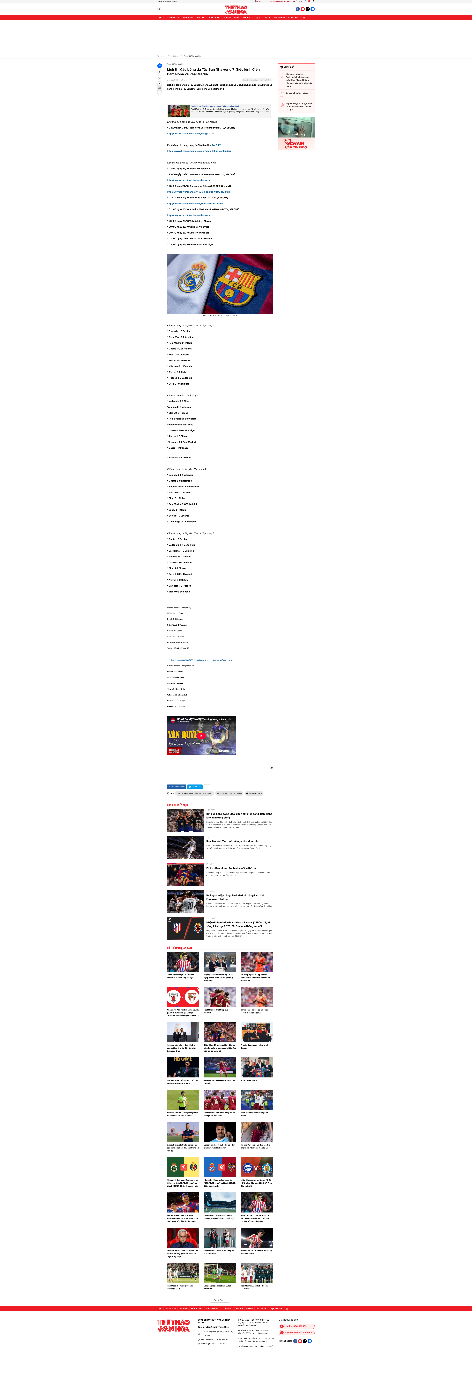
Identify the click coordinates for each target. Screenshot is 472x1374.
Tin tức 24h (188, 18)
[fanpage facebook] (298, 9)
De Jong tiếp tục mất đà (297, 93)
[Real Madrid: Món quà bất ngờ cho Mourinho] (185, 847)
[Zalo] (312, 9)
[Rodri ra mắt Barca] (257, 1067)
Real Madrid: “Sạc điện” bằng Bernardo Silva (180, 1287)
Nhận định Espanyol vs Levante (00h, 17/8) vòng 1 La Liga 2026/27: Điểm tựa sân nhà (220, 1183)
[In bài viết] (159, 77)
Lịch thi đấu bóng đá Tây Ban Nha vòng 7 (194, 793)
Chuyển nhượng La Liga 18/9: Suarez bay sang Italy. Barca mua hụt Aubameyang (201, 660)
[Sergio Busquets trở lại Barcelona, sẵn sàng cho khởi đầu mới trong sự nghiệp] (183, 1132)
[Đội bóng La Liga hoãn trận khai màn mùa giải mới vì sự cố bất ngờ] (220, 1202)
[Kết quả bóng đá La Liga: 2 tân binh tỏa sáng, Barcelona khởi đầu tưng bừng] (185, 820)
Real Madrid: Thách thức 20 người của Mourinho (219, 1252)
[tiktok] (308, 9)
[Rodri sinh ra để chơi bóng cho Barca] (257, 1100)
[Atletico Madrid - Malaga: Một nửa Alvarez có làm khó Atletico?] (183, 1100)
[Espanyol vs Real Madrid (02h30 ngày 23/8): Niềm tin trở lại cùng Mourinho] (220, 962)
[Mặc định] (159, 88)
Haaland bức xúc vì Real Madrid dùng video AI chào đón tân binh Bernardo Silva (181, 1048)
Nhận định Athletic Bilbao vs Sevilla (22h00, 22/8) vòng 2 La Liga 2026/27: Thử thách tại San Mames (183, 1013)
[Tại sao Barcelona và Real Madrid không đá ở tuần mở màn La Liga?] (257, 1132)
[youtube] (303, 9)
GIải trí (267, 18)
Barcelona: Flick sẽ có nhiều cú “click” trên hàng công (254, 1011)
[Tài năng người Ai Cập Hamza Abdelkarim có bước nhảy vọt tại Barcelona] (257, 962)
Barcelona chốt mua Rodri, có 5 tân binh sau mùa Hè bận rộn (219, 1146)
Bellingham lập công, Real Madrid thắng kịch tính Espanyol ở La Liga (235, 897)
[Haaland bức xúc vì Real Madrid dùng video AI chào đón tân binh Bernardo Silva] (183, 1032)
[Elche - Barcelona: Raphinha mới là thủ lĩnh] (185, 874)
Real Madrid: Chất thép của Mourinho (216, 1011)
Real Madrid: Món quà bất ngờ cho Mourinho (232, 841)
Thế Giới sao (279, 18)
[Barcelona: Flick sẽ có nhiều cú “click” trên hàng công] (257, 997)
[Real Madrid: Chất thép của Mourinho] (220, 997)
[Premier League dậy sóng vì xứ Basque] (257, 1032)
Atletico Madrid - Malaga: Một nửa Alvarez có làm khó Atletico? (182, 1114)
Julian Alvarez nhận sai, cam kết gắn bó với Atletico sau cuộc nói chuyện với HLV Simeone (255, 1218)
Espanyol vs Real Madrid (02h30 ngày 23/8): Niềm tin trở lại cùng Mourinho (218, 977)
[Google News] (257, 80)
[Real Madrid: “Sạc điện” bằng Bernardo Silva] (183, 1273)
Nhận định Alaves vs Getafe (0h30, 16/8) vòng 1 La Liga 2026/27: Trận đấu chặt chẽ (256, 1183)
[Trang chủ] (160, 17)
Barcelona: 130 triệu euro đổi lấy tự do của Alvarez (256, 1252)
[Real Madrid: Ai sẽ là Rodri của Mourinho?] (257, 1273)
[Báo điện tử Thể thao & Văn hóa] (236, 9)
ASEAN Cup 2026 (172, 18)
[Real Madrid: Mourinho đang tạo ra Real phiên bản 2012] (220, 1100)
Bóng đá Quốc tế (175, 56)
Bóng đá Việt (214, 18)
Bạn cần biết (294, 18)
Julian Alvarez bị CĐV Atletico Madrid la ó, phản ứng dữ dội (180, 976)
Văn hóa (246, 18)
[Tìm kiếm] (159, 9)
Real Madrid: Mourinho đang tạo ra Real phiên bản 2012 (219, 1114)
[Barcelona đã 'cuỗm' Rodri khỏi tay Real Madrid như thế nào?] (183, 1067)
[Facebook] (305, 1)
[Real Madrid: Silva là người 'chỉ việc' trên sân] (220, 1067)
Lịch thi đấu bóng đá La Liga (229, 793)
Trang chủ (161, 56)
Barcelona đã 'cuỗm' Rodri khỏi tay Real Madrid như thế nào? (182, 1081)
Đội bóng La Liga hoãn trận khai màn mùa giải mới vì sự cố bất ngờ (219, 1217)
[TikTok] (314, 1)
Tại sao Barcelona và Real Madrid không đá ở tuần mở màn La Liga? (256, 1146)
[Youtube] (309, 1)
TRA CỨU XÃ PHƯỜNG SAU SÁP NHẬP (279, 1)
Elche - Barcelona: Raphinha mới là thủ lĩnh (231, 868)
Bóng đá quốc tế (231, 18)
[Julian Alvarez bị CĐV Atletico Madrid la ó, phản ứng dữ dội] (183, 962)
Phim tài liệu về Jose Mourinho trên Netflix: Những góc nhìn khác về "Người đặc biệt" (183, 1253)
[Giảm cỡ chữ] (160, 93)
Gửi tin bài (298, 1)
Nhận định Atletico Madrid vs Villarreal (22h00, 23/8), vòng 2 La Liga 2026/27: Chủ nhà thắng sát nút (238, 924)
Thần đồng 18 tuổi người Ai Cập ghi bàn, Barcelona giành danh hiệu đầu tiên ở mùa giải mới (220, 1048)
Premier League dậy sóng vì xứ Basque (254, 1046)
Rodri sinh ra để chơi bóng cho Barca (254, 1114)
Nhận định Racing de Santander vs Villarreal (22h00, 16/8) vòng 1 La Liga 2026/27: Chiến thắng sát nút (182, 1183)
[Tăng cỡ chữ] (160, 83)
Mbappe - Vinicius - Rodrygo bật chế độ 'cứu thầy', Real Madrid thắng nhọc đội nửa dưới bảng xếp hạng (299, 80)
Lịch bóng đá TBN (254, 793)
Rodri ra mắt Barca (249, 1080)
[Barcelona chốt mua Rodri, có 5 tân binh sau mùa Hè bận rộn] (220, 1132)
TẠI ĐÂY (216, 145)
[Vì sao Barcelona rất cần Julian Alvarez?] (220, 1273)
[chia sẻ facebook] (159, 71)
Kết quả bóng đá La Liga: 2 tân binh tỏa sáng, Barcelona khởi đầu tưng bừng (239, 815)
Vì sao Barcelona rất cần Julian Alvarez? (217, 1287)
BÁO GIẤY (259, 1)
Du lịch (257, 18)
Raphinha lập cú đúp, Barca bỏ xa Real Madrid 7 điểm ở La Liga (299, 106)
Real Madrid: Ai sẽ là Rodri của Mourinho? (254, 1287)
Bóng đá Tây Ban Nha (192, 56)
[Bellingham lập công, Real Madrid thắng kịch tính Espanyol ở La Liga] (185, 901)
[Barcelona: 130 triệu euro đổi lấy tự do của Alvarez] (257, 1238)
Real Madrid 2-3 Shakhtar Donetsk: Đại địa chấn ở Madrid (216, 106)
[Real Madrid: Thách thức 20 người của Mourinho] (220, 1238)
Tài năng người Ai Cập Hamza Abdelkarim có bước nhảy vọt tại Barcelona (255, 977)
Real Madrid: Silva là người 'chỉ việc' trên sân (220, 1081)
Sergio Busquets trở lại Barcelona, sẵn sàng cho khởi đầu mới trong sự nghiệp (183, 1148)
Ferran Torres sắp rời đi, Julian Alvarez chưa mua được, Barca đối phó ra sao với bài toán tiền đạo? (182, 1218)
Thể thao (201, 18)
